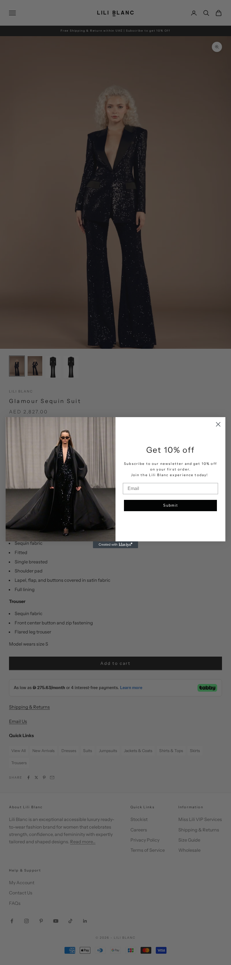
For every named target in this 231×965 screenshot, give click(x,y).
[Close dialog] (218, 424)
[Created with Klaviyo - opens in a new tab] (115, 544)
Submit (170, 505)
